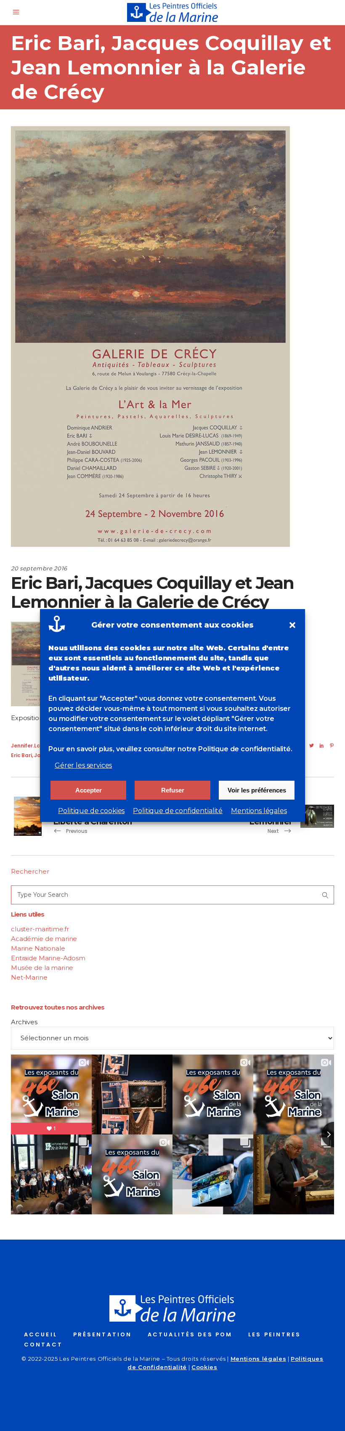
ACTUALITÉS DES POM (190, 1334)
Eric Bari (21, 755)
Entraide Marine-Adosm (48, 958)
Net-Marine (29, 977)
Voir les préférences (257, 790)
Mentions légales (259, 811)
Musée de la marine (42, 968)
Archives (24, 1022)
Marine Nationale (38, 948)
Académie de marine (44, 939)
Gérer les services (83, 765)
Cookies (204, 1367)
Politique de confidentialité (178, 811)
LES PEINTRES (274, 1334)
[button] (292, 625)
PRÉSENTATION (102, 1334)
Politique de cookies (91, 811)
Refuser (172, 790)
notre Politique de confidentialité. (235, 749)
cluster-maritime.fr (40, 929)
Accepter (88, 790)
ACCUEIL (40, 1334)
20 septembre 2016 (39, 568)
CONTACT (43, 1345)
